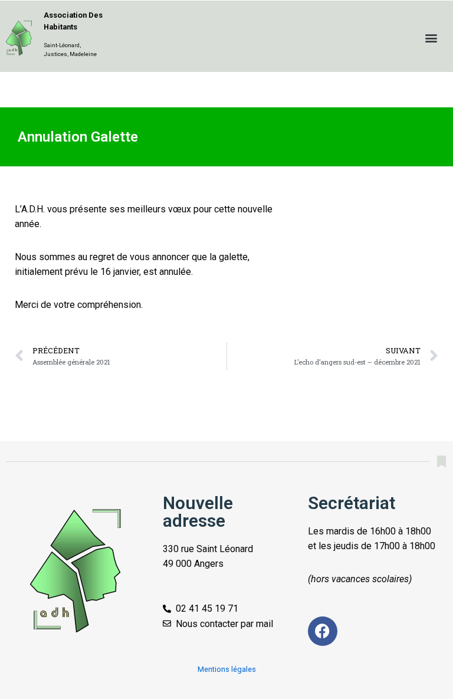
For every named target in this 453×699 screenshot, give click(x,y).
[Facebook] (322, 631)
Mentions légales (227, 669)
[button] (431, 37)
